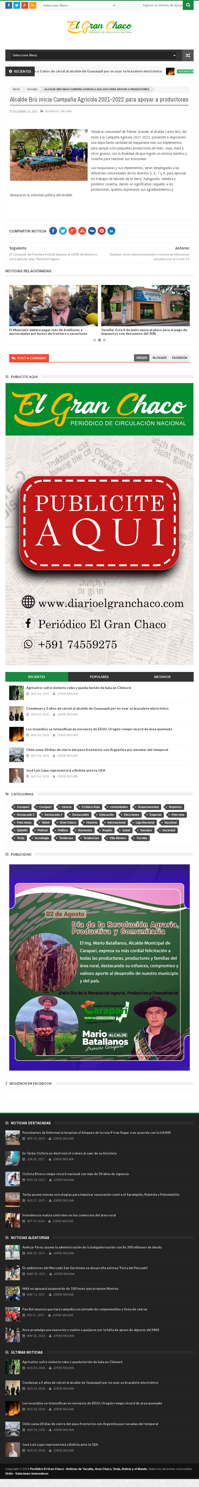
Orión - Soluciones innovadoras (27, 1473)
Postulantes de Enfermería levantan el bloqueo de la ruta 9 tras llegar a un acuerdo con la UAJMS (96, 1133)
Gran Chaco (68, 822)
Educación (106, 815)
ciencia (67, 807)
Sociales (146, 830)
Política (63, 830)
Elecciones (131, 815)
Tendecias (66, 838)
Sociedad (168, 830)
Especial (155, 815)
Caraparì (45, 807)
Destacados (80, 815)
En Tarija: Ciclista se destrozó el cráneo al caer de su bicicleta (69, 1153)
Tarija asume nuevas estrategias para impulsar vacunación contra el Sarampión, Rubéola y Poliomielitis (101, 1194)
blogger (159, 358)
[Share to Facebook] (49, 321)
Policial (43, 830)
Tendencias (91, 838)
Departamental (148, 807)
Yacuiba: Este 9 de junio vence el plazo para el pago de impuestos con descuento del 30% (88, 331)
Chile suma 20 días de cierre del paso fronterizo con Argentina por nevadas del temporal (97, 750)
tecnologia (42, 838)
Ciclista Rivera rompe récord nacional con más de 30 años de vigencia (75, 1174)
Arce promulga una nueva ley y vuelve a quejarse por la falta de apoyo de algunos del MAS (90, 1330)
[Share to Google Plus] (60, 321)
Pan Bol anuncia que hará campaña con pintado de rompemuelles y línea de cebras (84, 1309)
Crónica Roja (91, 807)
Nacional (171, 822)
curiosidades (119, 807)
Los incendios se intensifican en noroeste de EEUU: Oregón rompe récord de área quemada (99, 729)
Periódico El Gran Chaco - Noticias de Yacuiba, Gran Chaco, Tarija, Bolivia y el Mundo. (89, 1469)
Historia (91, 822)
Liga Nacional (145, 822)
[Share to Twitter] (55, 321)
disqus (141, 358)
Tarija (21, 838)
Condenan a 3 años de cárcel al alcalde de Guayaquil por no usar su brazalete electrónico (97, 708)
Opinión (22, 830)
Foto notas (24, 822)
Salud (126, 830)
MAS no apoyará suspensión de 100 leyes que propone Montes (70, 1288)
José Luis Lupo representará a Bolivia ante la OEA (65, 770)
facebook (179, 358)
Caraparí (23, 807)
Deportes (175, 807)
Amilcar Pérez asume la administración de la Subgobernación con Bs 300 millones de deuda (92, 1247)
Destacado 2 (25, 815)
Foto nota (178, 815)
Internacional (154, 71)
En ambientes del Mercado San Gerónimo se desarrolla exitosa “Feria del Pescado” (85, 1268)
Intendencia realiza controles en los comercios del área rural (69, 1215)
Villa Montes (117, 838)
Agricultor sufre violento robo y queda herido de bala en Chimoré (78, 688)
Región (107, 830)
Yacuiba (32, 89)
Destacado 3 (53, 815)
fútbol (46, 822)
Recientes (52, 111)
